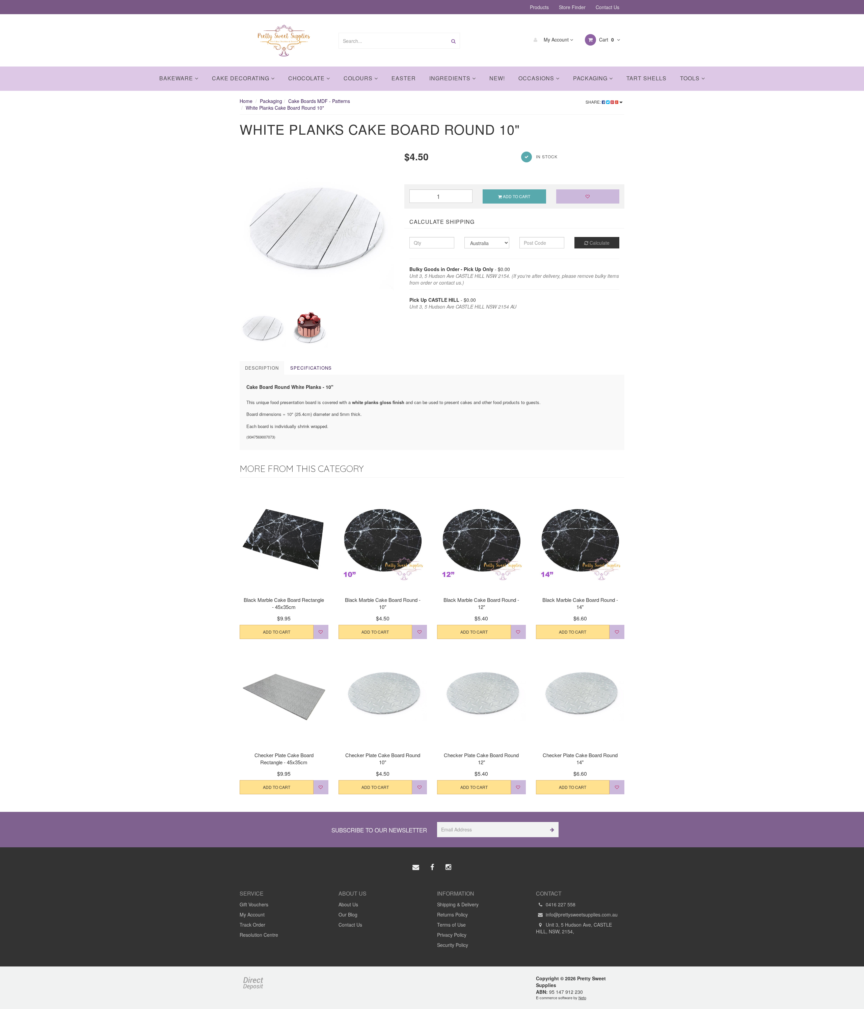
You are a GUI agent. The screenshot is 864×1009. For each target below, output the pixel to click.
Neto (582, 997)
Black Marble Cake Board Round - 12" (481, 603)
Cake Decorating (241, 78)
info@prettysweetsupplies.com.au (581, 914)
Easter (404, 78)
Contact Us (607, 7)
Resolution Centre (259, 934)
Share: (594, 102)
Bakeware (177, 78)
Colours (359, 78)
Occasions (537, 78)
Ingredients (450, 78)
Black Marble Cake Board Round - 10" (383, 603)
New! (497, 78)
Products (539, 7)
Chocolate (307, 78)
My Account (556, 39)
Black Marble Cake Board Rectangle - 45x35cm (284, 603)
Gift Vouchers (254, 904)
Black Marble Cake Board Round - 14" (580, 603)
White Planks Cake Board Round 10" (285, 107)
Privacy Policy (451, 934)
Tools (690, 78)
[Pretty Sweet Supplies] (284, 39)
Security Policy (452, 944)
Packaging (591, 78)
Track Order (252, 924)
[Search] (453, 40)
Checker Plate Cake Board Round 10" (382, 758)
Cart (606, 39)
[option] (317, 227)
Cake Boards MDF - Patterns (319, 101)
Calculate (599, 242)
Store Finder (572, 7)
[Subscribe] (551, 829)
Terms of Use (451, 924)
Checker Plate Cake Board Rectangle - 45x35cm (284, 758)
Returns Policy (452, 914)
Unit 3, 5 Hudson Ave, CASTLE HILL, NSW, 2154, (574, 928)
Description (262, 368)
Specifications (311, 368)
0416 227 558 (559, 904)
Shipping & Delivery (458, 904)
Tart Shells (646, 78)
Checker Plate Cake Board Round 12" (481, 758)
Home (246, 101)
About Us (348, 904)
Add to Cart (516, 196)
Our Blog (348, 914)
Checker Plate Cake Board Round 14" (580, 758)
